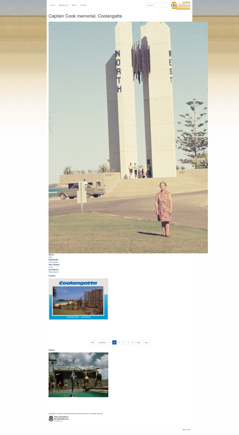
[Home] (180, 5)
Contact (83, 5)
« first (92, 342)
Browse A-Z (63, 5)
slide (50, 257)
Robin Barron (54, 272)
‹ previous (102, 342)
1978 (51, 267)
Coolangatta (53, 262)
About (74, 5)
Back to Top (186, 429)
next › (139, 342)
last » (147, 342)
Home (53, 5)
